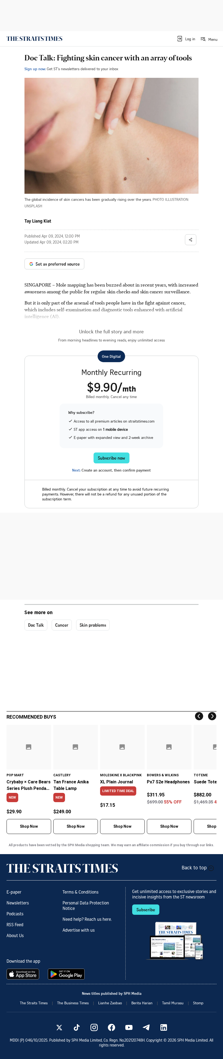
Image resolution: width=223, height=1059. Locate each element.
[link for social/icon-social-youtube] (129, 1027)
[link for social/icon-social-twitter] (59, 1027)
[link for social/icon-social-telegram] (146, 1027)
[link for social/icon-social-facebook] (111, 1027)
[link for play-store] (67, 974)
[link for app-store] (24, 974)
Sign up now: (35, 68)
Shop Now (29, 826)
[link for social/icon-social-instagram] (94, 1027)
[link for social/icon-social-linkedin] (163, 1027)
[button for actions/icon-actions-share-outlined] (190, 239)
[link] (34, 38)
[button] (185, 38)
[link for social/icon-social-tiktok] (76, 1027)
